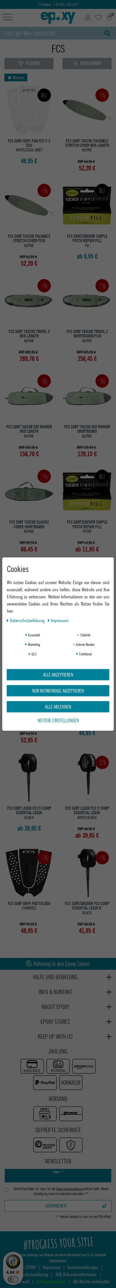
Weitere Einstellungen (58, 720)
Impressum (59, 620)
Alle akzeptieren (58, 674)
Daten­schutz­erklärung (28, 620)
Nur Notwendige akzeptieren (58, 690)
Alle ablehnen (58, 706)
